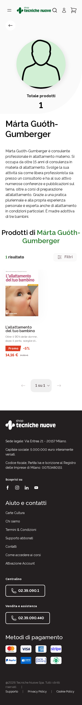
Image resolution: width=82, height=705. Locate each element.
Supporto (11, 691)
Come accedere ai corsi (23, 555)
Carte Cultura (15, 513)
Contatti (11, 546)
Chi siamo (12, 521)
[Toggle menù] (9, 10)
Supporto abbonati (19, 538)
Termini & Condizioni (20, 530)
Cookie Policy (65, 691)
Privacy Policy (37, 691)
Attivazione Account (20, 563)
